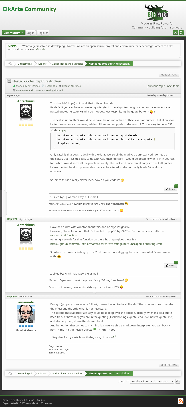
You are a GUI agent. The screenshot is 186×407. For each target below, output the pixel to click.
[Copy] (62, 130)
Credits (41, 400)
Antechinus (26, 101)
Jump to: (124, 381)
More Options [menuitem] (169, 74)
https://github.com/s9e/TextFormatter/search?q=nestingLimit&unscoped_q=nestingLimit (106, 244)
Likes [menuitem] (173, 189)
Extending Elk (25, 63)
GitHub (40, 49)
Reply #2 (12, 296)
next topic (173, 86)
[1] (94, 328)
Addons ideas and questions (67, 63)
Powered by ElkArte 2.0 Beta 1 (19, 400)
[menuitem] (181, 32)
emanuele (26, 302)
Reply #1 (12, 219)
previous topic (156, 86)
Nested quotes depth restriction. (109, 63)
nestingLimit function (63, 235)
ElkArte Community (29, 9)
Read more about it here (22, 57)
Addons (42, 63)
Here (65, 57)
